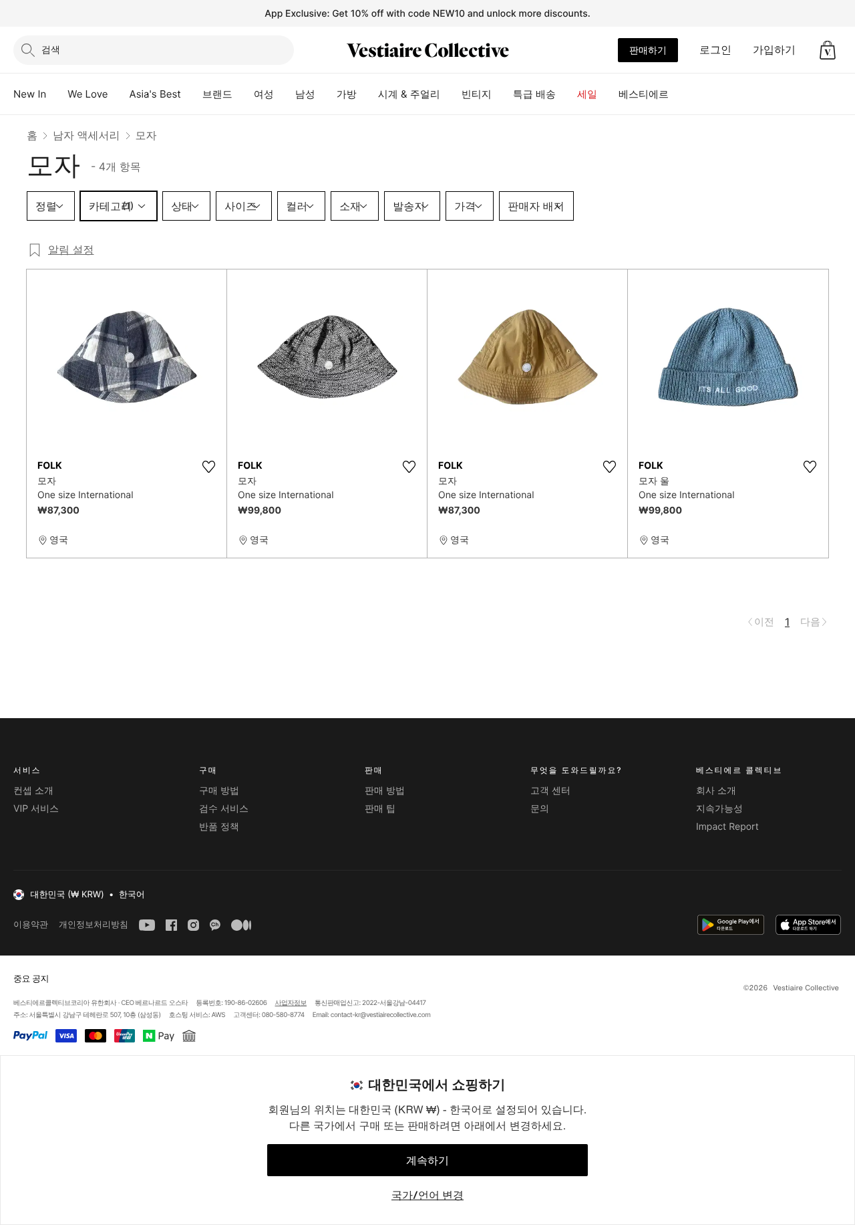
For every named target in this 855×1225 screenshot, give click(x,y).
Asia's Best (155, 94)
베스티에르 (644, 94)
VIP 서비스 (36, 808)
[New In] (56, 94)
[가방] (367, 94)
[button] (827, 50)
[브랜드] (243, 94)
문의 (539, 808)
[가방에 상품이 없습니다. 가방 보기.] (827, 50)
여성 (264, 94)
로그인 (715, 49)
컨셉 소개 (33, 790)
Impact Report (727, 826)
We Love (87, 94)
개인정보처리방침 (93, 924)
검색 (50, 49)
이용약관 (30, 924)
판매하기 (648, 50)
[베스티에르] (679, 94)
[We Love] (119, 94)
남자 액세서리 (86, 135)
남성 (305, 94)
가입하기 (774, 49)
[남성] (326, 94)
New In (29, 94)
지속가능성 (719, 808)
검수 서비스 (223, 808)
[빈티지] (502, 94)
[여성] (284, 94)
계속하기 (427, 1160)
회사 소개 (716, 790)
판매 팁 (380, 808)
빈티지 (477, 94)
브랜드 (217, 94)
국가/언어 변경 (427, 1195)
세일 (587, 94)
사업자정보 (291, 1003)
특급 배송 (534, 94)
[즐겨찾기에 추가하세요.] (208, 467)
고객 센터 (550, 790)
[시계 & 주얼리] (451, 94)
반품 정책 (219, 826)
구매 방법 (219, 790)
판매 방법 (385, 790)
